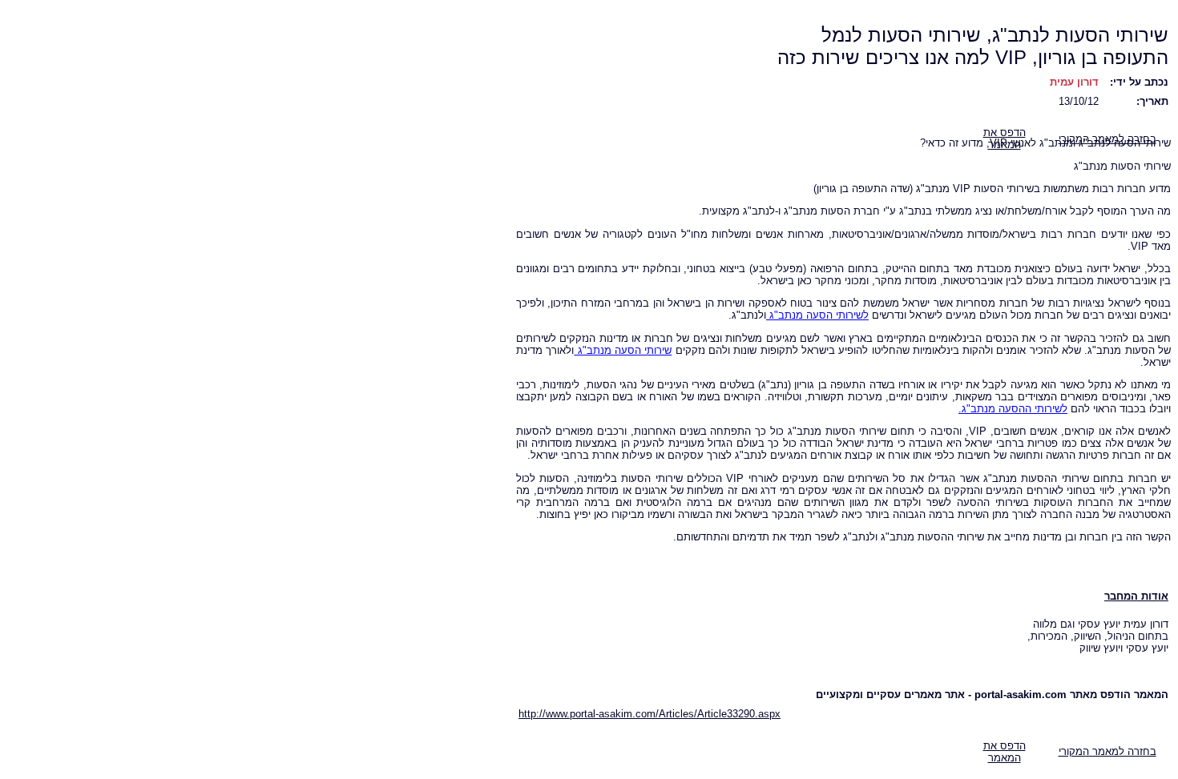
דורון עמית (1074, 82)
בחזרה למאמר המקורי (1107, 751)
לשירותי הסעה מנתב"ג (817, 315)
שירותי (656, 350)
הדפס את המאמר (1004, 752)
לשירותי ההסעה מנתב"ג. (1012, 409)
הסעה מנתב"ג (607, 350)
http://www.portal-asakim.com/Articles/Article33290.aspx (649, 714)
